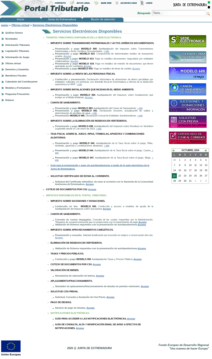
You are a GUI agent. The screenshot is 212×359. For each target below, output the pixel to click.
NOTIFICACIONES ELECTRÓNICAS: (70, 313)
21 (174, 176)
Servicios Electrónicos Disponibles (55, 25)
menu (4, 25)
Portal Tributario (44, 8)
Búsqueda (144, 13)
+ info (106, 51)
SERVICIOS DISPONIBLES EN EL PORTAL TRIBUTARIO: (76, 195)
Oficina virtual (20, 25)
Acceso (67, 56)
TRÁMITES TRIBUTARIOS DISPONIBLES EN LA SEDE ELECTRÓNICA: (84, 37)
